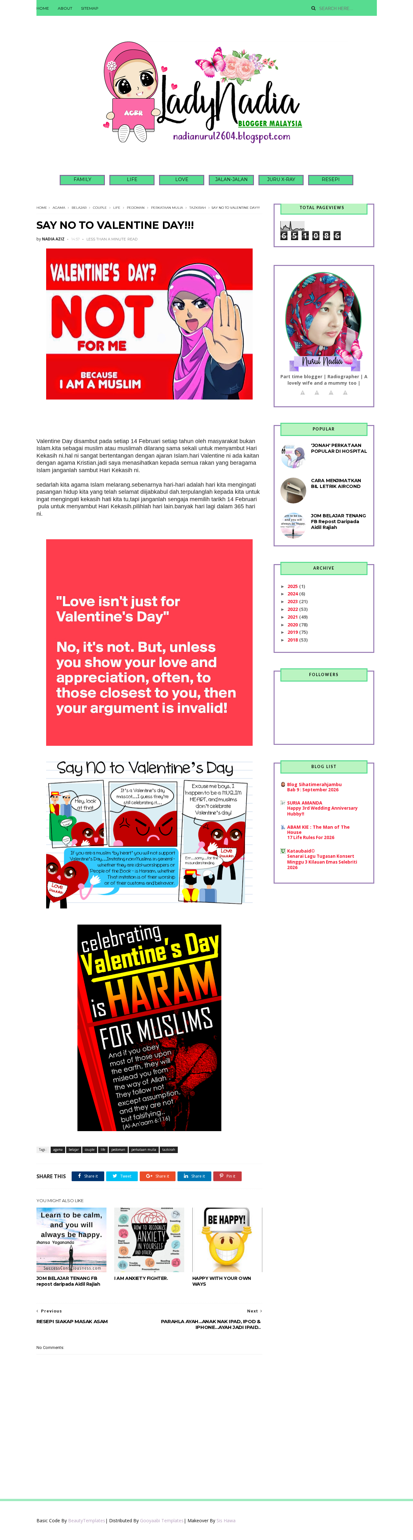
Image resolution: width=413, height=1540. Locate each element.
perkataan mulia (167, 208)
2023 (293, 601)
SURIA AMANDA (304, 803)
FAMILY (82, 179)
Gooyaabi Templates (162, 1520)
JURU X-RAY (281, 179)
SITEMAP (89, 8)
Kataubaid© (301, 851)
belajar (79, 208)
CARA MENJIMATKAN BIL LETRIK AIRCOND (336, 483)
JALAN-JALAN (231, 179)
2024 (293, 594)
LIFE (132, 179)
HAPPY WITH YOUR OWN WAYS (221, 1281)
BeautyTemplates (86, 1520)
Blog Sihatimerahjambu (314, 784)
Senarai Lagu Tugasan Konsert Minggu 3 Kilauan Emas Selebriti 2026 (322, 861)
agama (59, 208)
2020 (293, 625)
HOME (42, 8)
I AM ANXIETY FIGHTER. (141, 1278)
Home (41, 208)
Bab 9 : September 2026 (312, 790)
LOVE (181, 179)
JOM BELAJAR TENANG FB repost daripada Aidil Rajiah (68, 1281)
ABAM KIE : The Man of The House (318, 829)
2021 (293, 617)
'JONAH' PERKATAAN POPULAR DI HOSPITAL (339, 448)
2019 (293, 632)
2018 (293, 640)
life (116, 208)
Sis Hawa (226, 1520)
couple (100, 208)
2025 (293, 586)
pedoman (136, 208)
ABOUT (65, 8)
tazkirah (197, 208)
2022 (293, 609)
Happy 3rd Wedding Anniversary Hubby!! (322, 810)
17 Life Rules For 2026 (310, 837)
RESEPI (331, 179)
